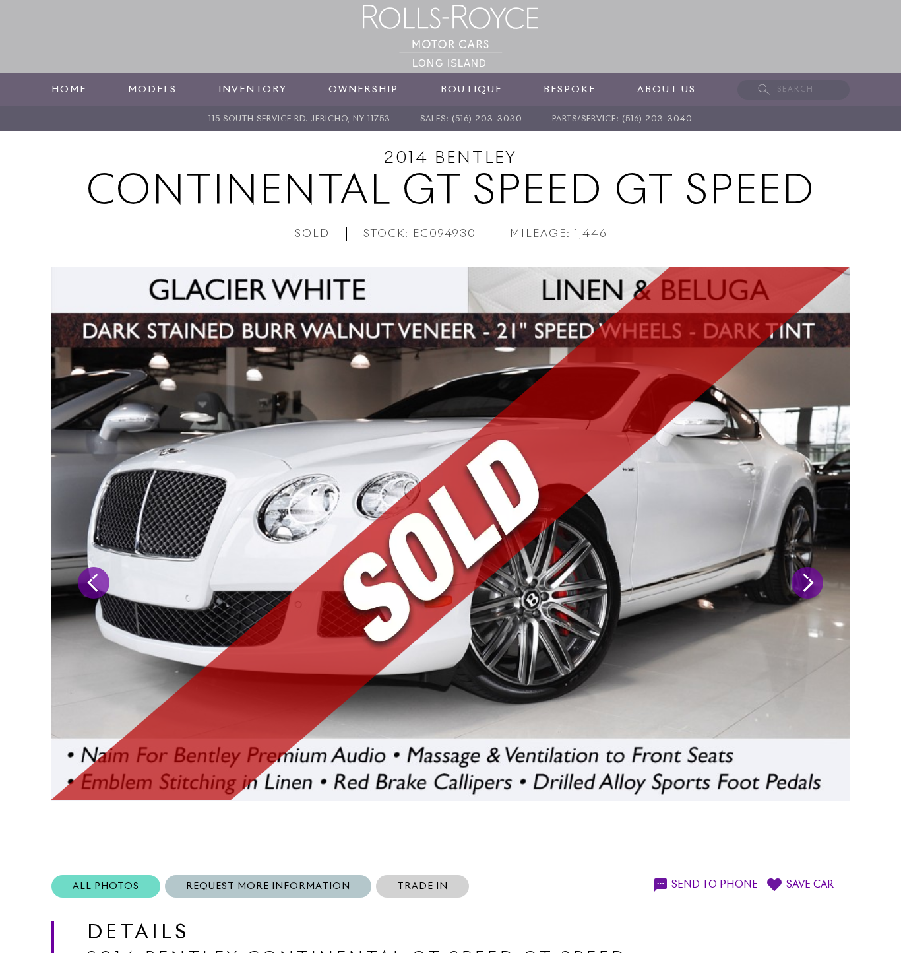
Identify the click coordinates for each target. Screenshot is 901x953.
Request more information (268, 886)
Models (152, 89)
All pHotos (106, 886)
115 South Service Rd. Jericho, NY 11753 (299, 119)
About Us (666, 89)
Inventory (252, 89)
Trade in (422, 886)
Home (68, 89)
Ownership (363, 89)
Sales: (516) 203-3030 (471, 119)
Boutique (471, 89)
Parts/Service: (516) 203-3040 (622, 119)
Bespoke (570, 89)
